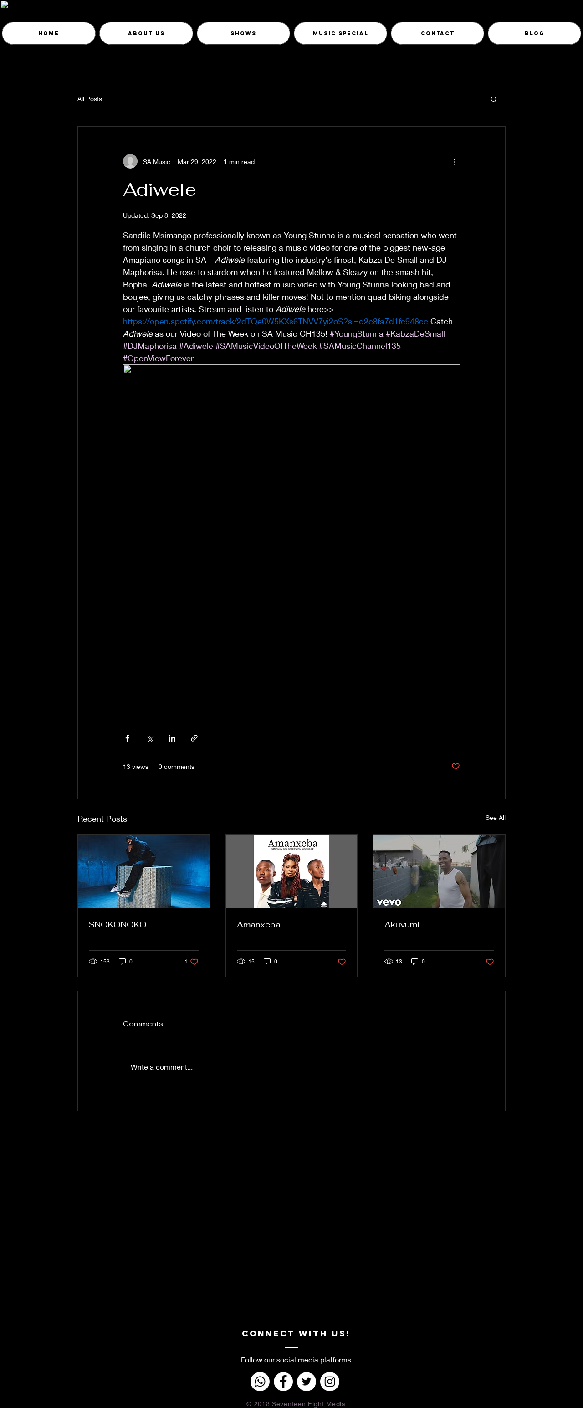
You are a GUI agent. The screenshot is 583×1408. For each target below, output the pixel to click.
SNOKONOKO (118, 924)
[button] (494, 98)
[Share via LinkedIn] (172, 738)
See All (496, 817)
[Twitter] (306, 1381)
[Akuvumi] (439, 871)
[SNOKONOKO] (144, 871)
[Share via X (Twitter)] (149, 738)
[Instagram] (329, 1381)
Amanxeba (259, 924)
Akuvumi (401, 924)
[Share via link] (194, 738)
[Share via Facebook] (127, 738)
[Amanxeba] (292, 871)
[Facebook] (283, 1381)
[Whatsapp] (260, 1381)
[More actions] (454, 161)
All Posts (89, 98)
